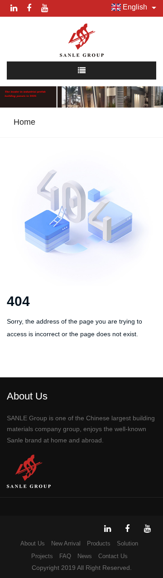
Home (24, 122)
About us (32, 543)
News (84, 556)
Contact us (113, 556)
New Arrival (66, 543)
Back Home (36, 366)
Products (98, 543)
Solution (127, 543)
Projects (42, 556)
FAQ (65, 556)
